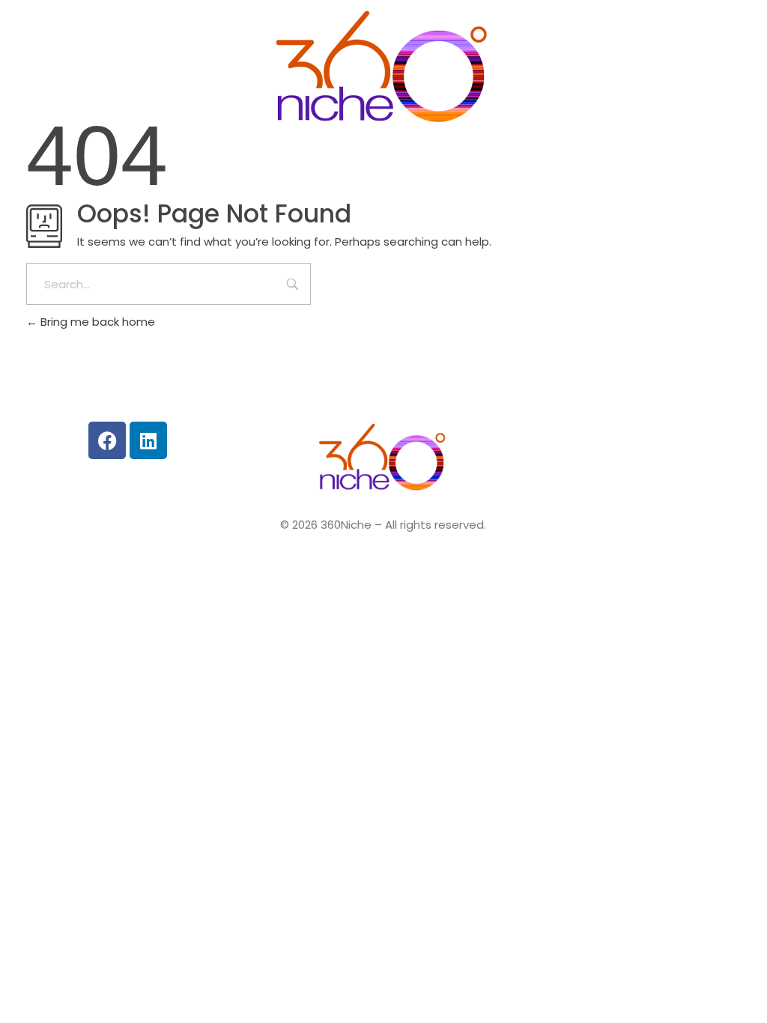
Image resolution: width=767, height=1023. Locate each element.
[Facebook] (107, 440)
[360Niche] (383, 70)
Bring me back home (96, 322)
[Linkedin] (148, 440)
